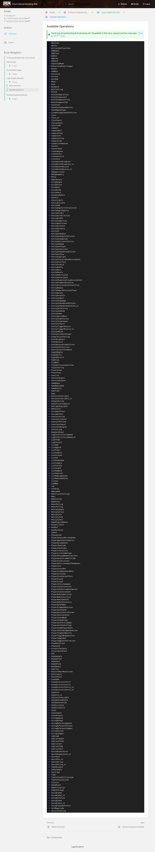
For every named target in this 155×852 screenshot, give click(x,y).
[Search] (66, 4)
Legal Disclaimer (77, 847)
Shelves (124, 4)
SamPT (27, 18)
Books (136, 4)
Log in (147, 4)
